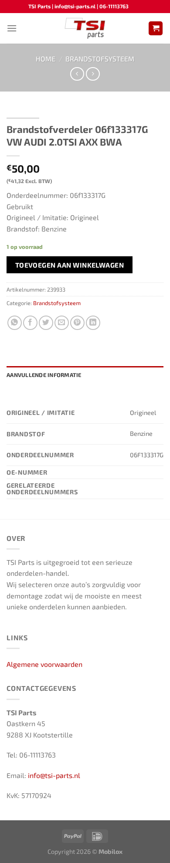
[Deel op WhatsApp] (14, 323)
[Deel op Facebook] (30, 323)
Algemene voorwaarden (44, 664)
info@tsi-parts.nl (54, 775)
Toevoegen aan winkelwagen (69, 265)
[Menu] (12, 28)
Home (45, 58)
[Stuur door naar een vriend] (61, 323)
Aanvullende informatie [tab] (44, 374)
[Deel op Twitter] (46, 323)
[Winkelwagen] (156, 28)
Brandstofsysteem (99, 58)
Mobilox (110, 851)
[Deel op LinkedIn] (93, 323)
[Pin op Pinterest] (77, 323)
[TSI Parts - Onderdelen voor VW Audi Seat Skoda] (85, 28)
